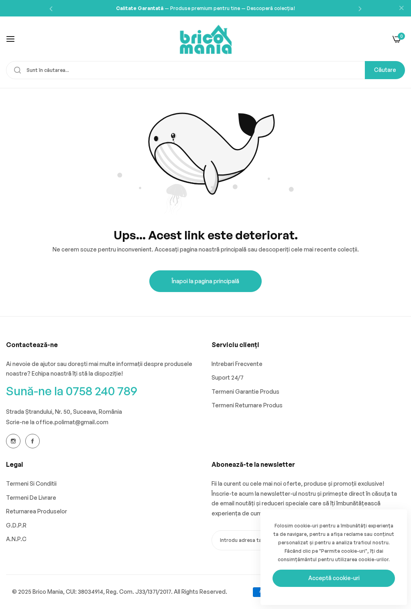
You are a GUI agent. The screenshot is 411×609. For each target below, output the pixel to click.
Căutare (385, 69)
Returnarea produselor (36, 511)
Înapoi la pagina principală (205, 281)
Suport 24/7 (228, 377)
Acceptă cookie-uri (334, 577)
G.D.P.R (16, 525)
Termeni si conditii (31, 483)
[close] (401, 8)
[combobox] (205, 70)
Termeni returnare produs (247, 405)
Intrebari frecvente (237, 363)
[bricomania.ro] (206, 39)
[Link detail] (13, 441)
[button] (51, 8)
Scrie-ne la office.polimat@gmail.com (57, 422)
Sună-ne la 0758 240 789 (71, 390)
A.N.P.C (16, 538)
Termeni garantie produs (245, 391)
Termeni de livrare (31, 497)
